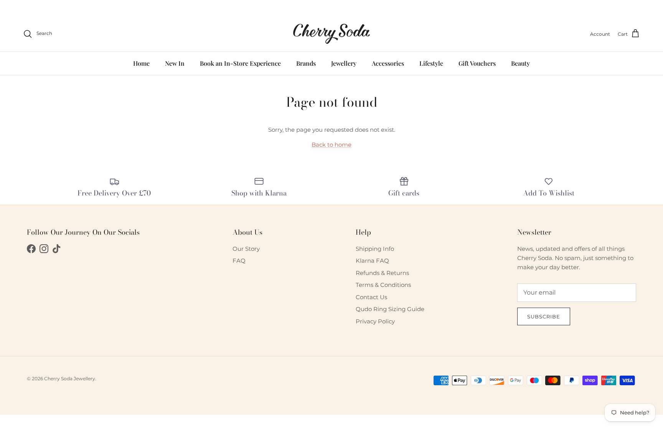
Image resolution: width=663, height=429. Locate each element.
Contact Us (371, 297)
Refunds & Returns (382, 273)
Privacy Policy (375, 321)
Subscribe (543, 316)
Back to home (331, 144)
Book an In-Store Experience (240, 63)
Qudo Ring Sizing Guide (390, 309)
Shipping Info (375, 248)
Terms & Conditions (383, 284)
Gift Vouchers (477, 63)
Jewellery (343, 63)
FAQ (239, 260)
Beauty (520, 63)
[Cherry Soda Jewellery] (331, 34)
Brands (306, 63)
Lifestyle (431, 63)
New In (175, 63)
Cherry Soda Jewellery (69, 378)
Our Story (246, 248)
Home (141, 63)
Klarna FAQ (372, 260)
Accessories (388, 63)
